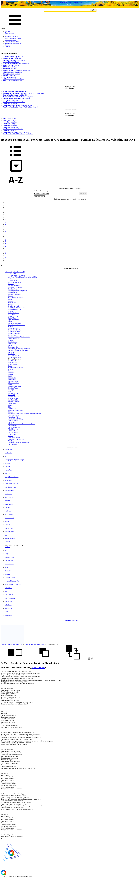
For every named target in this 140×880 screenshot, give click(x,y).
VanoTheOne (38, 667)
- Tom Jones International (14, 102)
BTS (6, 456)
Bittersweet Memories (15, 287)
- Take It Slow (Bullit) (18, 97)
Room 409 (11, 395)
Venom (10, 436)
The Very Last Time (14, 427)
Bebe (6, 591)
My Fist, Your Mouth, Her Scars (18, 350)
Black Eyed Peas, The (11, 483)
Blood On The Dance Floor (13, 584)
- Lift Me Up (10, 127)
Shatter (10, 405)
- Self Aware (11, 62)
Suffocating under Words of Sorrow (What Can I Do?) (24, 413)
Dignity (10, 311)
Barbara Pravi (9, 528)
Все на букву (71, 620)
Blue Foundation (10, 598)
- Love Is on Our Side (13, 129)
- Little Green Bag (19, 105)
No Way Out (12, 360)
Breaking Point (12, 292)
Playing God (12, 379)
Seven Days (12, 403)
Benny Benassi (9, 518)
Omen (10, 366)
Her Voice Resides (14, 333)
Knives (10, 340)
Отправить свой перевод (13, 43)
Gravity (10, 326)
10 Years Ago (12, 273)
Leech (10, 345)
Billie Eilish (8, 449)
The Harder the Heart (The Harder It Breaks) (21, 424)
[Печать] (89, 659)
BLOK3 (7, 574)
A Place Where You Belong (16, 275)
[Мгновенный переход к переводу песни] (15, 172)
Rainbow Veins (13, 388)
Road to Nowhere (13, 393)
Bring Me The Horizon (11, 477)
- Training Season (11, 74)
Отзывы (7, 45)
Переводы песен (13, 644)
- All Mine (18, 134)
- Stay (15, 91)
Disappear (11, 314)
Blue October (9, 594)
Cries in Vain (12, 302)
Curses (10, 304)
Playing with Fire (13, 381)
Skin (9, 407)
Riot (9, 391)
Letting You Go (13, 347)
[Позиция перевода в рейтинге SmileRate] (92, 659)
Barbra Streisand (10, 538)
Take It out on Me (13, 415)
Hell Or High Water (14, 331)
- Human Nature (13, 79)
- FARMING (10, 100)
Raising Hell (12, 390)
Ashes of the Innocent (15, 282)
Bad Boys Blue (9, 531)
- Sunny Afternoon (16, 132)
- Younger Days (11, 103)
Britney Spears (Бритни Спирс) (14, 460)
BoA (6, 550)
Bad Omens (8, 494)
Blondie (7, 521)
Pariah (10, 376)
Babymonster (9, 615)
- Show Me (10, 130)
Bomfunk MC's (9, 557)
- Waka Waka (16, 63)
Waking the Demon (14, 437)
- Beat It (11, 65)
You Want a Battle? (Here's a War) (18, 442)
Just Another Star (13, 338)
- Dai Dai (13, 56)
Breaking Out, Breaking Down (17, 290)
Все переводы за (71, 109)
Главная (7, 31)
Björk (6, 567)
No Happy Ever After (14, 357)
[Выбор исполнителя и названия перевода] (15, 157)
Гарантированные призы (13, 38)
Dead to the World (13, 306)
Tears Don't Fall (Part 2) (15, 419)
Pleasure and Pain (13, 383)
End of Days (12, 318)
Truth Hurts (11, 431)
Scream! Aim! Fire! (14, 401)
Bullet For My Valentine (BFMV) (34, 644)
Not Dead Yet (12, 362)
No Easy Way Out (13, 355)
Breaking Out (12, 289)
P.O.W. (10, 371)
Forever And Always (14, 323)
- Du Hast (9, 68)
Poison (10, 384)
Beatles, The (8, 453)
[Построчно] (44, 659)
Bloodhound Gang (10, 487)
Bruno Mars (8, 480)
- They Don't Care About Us (17, 70)
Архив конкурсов (10, 40)
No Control (11, 354)
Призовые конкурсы (11, 36)
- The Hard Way (14, 60)
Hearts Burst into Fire (14, 330)
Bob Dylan (8, 507)
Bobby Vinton (9, 560)
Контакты (8, 46)
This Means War (13, 429)
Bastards (11, 284)
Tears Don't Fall (13, 417)
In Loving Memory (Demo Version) (19, 337)
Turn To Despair (13, 432)
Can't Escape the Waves (15, 297)
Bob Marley (8, 605)
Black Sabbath (9, 504)
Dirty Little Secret (13, 313)
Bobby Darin (8, 601)
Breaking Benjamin (10, 577)
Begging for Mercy (14, 285)
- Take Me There (10, 67)
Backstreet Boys (9, 490)
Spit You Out (12, 408)
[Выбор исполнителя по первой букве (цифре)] (15, 186)
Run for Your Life (13, 396)
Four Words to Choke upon (16, 325)
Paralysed (11, 372)
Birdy (6, 553)
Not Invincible (12, 364)
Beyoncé (7, 463)
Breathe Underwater (14, 294)
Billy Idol (7, 542)
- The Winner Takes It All (12, 80)
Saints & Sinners (13, 398)
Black (6, 612)
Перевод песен (9, 33)
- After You (10, 122)
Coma (10, 299)
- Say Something (17, 98)
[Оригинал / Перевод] (73, 659)
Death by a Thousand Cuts (16, 308)
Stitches (10, 412)
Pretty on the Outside (14, 386)
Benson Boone (9, 564)
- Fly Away (10, 125)
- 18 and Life (10, 120)
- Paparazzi (10, 77)
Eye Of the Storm (13, 320)
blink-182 (7, 501)
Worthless (11, 441)
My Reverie (12, 352)
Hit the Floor (12, 335)
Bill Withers (8, 588)
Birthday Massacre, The (12, 581)
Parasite (10, 374)
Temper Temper (13, 420)
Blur (6, 535)
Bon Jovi (7, 473)
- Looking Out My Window (23, 93)
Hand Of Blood (13, 328)
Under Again (12, 434)
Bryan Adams (9, 497)
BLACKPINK (9, 514)
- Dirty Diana (12, 72)
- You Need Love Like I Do (21, 107)
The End (11, 422)
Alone (10, 279)
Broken (10, 296)
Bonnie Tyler (8, 470)
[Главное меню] (15, 26)
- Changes (9, 123)
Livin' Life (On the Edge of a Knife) (19, 349)
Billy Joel (7, 524)
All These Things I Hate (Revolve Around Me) (22, 277)
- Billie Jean (12, 58)
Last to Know (12, 342)
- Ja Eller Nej (15, 95)
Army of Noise (12, 280)
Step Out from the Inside (15, 410)
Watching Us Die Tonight (16, 439)
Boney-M (7, 466)
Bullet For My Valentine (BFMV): (15, 272)
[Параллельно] (15, 659)
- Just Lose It (9, 75)
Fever (10, 321)
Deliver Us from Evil (14, 309)
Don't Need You (13, 316)
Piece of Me (12, 378)
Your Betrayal (12, 444)
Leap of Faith (12, 343)
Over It (10, 369)
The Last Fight (12, 425)
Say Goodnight (13, 400)
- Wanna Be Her (9, 118)
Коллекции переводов (12, 41)
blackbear (7, 571)
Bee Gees (7, 547)
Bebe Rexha (8, 608)
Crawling (11, 301)
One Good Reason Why (15, 367)
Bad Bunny (8, 511)
